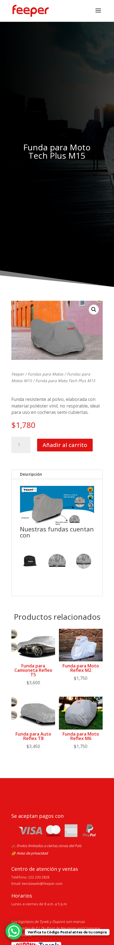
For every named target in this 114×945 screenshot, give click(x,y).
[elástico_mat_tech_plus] (83, 562)
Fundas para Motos (45, 374)
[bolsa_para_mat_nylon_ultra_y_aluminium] (30, 562)
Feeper (17, 374)
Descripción (31, 474)
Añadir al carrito (65, 445)
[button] (94, 310)
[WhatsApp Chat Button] (14, 931)
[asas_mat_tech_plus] (57, 562)
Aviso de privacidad (32, 853)
